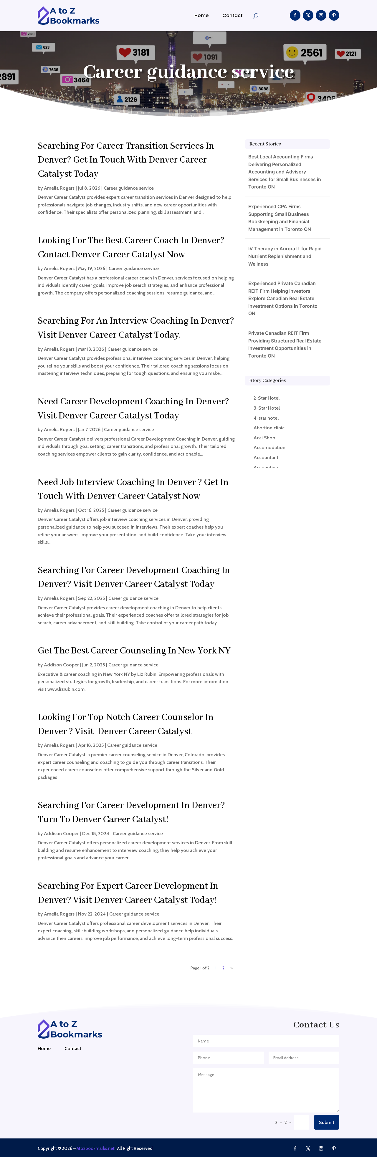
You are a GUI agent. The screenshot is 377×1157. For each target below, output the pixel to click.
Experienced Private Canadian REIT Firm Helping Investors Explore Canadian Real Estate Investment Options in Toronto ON (283, 298)
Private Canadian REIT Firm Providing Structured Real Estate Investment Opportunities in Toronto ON (284, 344)
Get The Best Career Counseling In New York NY (134, 651)
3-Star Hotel (267, 408)
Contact (232, 15)
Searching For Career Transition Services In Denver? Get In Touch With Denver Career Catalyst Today (126, 160)
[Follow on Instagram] (321, 15)
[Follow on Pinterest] (334, 15)
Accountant (266, 457)
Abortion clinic (269, 428)
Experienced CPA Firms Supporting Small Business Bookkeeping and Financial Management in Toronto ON (279, 217)
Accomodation (269, 447)
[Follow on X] (308, 15)
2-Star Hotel (267, 398)
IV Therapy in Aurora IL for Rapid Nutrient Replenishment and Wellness (285, 256)
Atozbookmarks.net (96, 1148)
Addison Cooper (61, 665)
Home (201, 15)
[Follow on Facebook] (295, 15)
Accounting (266, 467)
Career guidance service (129, 188)
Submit (326, 1122)
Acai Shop (264, 438)
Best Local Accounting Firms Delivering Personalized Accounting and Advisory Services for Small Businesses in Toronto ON (284, 172)
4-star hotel (266, 418)
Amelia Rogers (59, 188)
